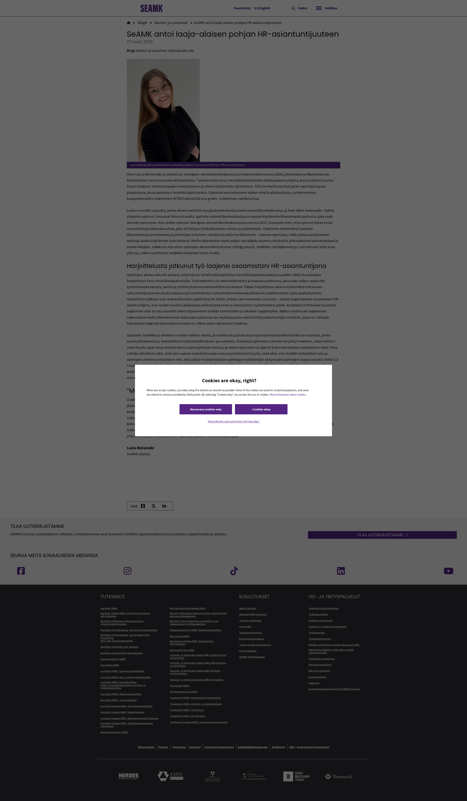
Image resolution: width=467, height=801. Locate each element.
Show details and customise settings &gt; (233, 421)
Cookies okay (261, 409)
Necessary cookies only (205, 409)
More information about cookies (288, 394)
